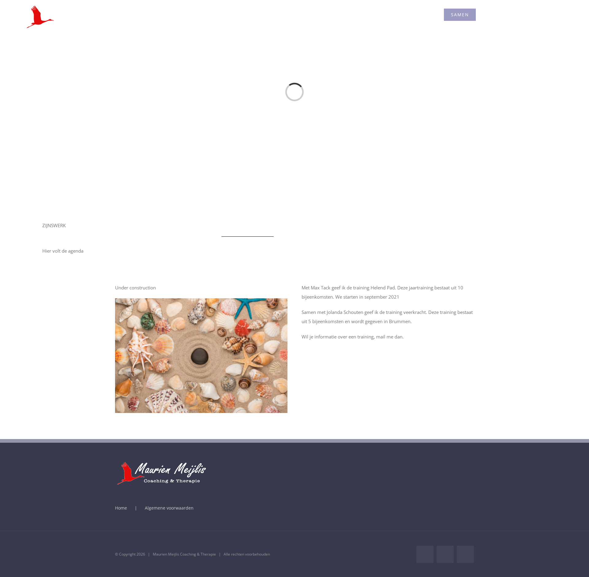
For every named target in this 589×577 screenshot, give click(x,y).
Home (121, 508)
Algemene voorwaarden (169, 508)
